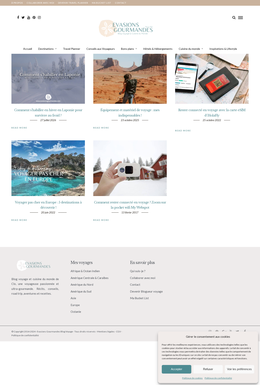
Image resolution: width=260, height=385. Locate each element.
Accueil (27, 48)
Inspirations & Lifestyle (223, 48)
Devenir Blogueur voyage (146, 291)
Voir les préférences (239, 369)
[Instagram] (39, 17)
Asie (73, 298)
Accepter (176, 369)
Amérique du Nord (82, 284)
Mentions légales (106, 331)
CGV (118, 331)
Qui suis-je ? (137, 271)
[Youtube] (28, 17)
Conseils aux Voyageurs (100, 48)
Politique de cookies (192, 378)
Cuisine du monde (189, 48)
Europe (75, 305)
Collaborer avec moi (40, 3)
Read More (19, 127)
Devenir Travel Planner (73, 3)
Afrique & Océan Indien (85, 271)
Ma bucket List (101, 3)
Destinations (46, 48)
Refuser (208, 369)
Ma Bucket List (139, 298)
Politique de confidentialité (218, 378)
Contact (120, 3)
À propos (17, 3)
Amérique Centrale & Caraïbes (89, 278)
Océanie (76, 311)
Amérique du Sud (81, 291)
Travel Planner (71, 48)
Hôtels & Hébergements (157, 48)
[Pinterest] (34, 17)
